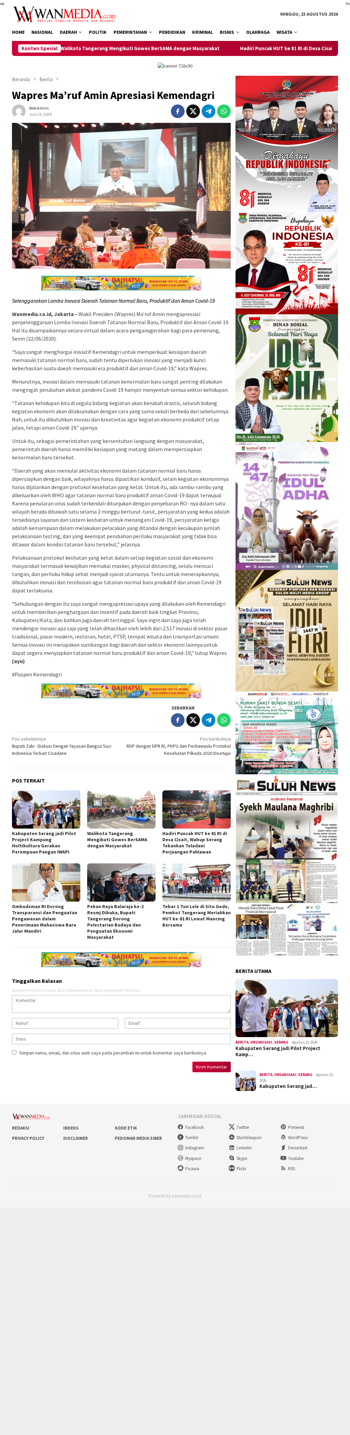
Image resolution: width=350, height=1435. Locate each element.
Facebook (194, 1127)
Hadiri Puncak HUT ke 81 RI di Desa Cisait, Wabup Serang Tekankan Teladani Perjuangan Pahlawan (194, 842)
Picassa (192, 1169)
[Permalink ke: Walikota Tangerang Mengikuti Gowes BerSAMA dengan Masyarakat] (121, 809)
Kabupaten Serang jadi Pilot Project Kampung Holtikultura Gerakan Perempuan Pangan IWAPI (44, 842)
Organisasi (261, 1042)
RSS (291, 1169)
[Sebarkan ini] (178, 111)
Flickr (241, 1169)
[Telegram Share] (208, 111)
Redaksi (20, 1128)
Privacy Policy (28, 1138)
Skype (242, 1158)
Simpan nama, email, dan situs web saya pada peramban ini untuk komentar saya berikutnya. (113, 1053)
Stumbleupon (249, 1137)
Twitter (243, 1127)
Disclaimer (75, 1138)
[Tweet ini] (193, 111)
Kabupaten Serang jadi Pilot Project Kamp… (277, 1051)
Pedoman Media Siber (138, 1138)
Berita (241, 1042)
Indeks (71, 1128)
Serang (281, 1042)
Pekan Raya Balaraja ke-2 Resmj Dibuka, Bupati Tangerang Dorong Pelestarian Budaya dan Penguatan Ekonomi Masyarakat (115, 921)
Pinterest (296, 1127)
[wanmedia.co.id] (66, 14)
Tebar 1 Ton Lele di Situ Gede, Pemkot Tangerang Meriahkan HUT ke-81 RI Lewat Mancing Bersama (196, 915)
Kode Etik (126, 1128)
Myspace (193, 1158)
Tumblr (191, 1137)
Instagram (194, 1148)
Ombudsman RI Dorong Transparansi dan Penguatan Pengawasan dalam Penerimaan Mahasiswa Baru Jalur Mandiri (44, 918)
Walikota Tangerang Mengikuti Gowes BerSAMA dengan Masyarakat (117, 839)
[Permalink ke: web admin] (19, 110)
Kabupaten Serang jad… (288, 1086)
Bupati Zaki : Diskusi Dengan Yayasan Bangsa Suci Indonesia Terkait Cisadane (61, 746)
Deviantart (297, 1148)
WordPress (298, 1137)
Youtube (296, 1158)
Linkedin (244, 1148)
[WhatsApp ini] (224, 111)
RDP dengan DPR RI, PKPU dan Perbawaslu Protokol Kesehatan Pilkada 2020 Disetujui (178, 746)
